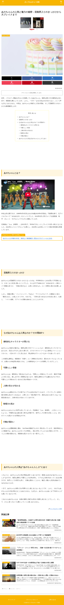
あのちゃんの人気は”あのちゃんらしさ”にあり (32, 138)
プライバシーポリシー (32, 599)
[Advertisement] (32, 155)
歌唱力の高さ (25, 133)
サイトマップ (11, 599)
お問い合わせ (52, 599)
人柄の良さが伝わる (27, 130)
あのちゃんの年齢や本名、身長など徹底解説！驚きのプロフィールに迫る (27, 238)
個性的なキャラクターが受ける (30, 125)
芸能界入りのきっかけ (25, 119)
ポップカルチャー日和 (32, 2)
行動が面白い (25, 136)
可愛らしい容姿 (25, 127)
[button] (52, 83)
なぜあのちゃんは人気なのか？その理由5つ (32, 122)
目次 (29, 113)
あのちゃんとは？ (24, 117)
